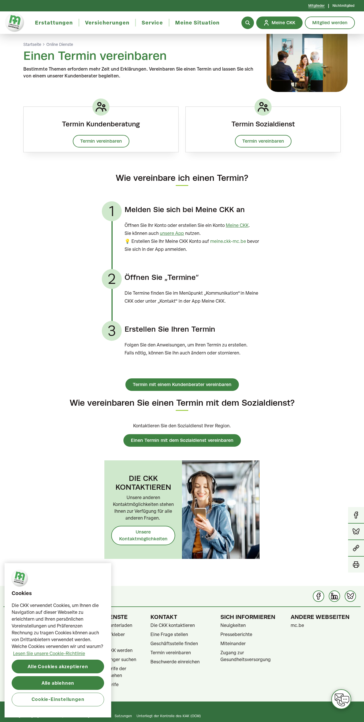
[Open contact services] (341, 699)
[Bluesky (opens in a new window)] (350, 596)
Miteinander (233, 643)
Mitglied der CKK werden (106, 650)
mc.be (297, 625)
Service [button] (152, 22)
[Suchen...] (247, 23)
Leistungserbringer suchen (108, 659)
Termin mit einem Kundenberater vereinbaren (182, 384)
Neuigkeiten (233, 625)
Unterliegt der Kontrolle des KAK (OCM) (168, 715)
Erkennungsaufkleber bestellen (102, 637)
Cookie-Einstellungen (58, 699)
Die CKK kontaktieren (172, 625)
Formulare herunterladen (106, 625)
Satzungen (123, 715)
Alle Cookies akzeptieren (58, 666)
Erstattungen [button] (54, 22)
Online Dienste (59, 44)
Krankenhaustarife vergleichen (99, 687)
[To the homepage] (15, 23)
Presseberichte (236, 634)
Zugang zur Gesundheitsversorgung (245, 655)
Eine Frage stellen (169, 634)
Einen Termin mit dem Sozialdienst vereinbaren (182, 440)
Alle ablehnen (58, 682)
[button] (356, 548)
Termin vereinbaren (101, 141)
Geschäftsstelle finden (174, 643)
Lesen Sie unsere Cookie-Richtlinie (49, 653)
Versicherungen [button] (107, 22)
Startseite (32, 44)
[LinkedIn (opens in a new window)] (334, 596)
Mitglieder (316, 5)
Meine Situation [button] (197, 22)
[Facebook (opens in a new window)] (318, 596)
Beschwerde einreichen (175, 662)
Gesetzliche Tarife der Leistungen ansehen (103, 671)
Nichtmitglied (343, 5)
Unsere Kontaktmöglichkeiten (143, 535)
